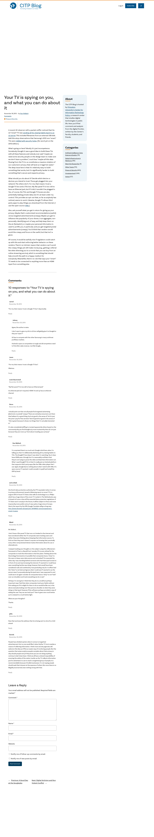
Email (11, 734)
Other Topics (69, 167)
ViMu (27, 206)
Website (11, 744)
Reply (10, 314)
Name (11, 723)
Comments (7, 116)
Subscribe (130, 6)
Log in (120, 6)
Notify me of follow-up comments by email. (28, 754)
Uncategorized (70, 173)
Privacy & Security (11, 119)
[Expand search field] (141, 5)
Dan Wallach (24, 114)
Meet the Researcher (72, 164)
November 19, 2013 (15, 304)
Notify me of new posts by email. (24, 758)
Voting (67, 177)
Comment (12, 697)
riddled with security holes (26, 141)
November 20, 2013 (19, 323)
